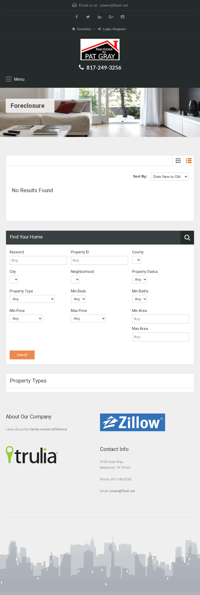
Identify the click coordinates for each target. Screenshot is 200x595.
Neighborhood (82, 272)
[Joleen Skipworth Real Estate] (100, 50)
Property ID (80, 252)
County (138, 252)
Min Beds (78, 291)
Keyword (17, 252)
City (13, 272)
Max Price (79, 311)
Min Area (139, 311)
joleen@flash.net (114, 5)
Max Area (140, 329)
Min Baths (140, 291)
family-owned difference (48, 429)
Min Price (17, 311)
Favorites (84, 29)
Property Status (145, 272)
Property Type (21, 291)
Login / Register (114, 29)
